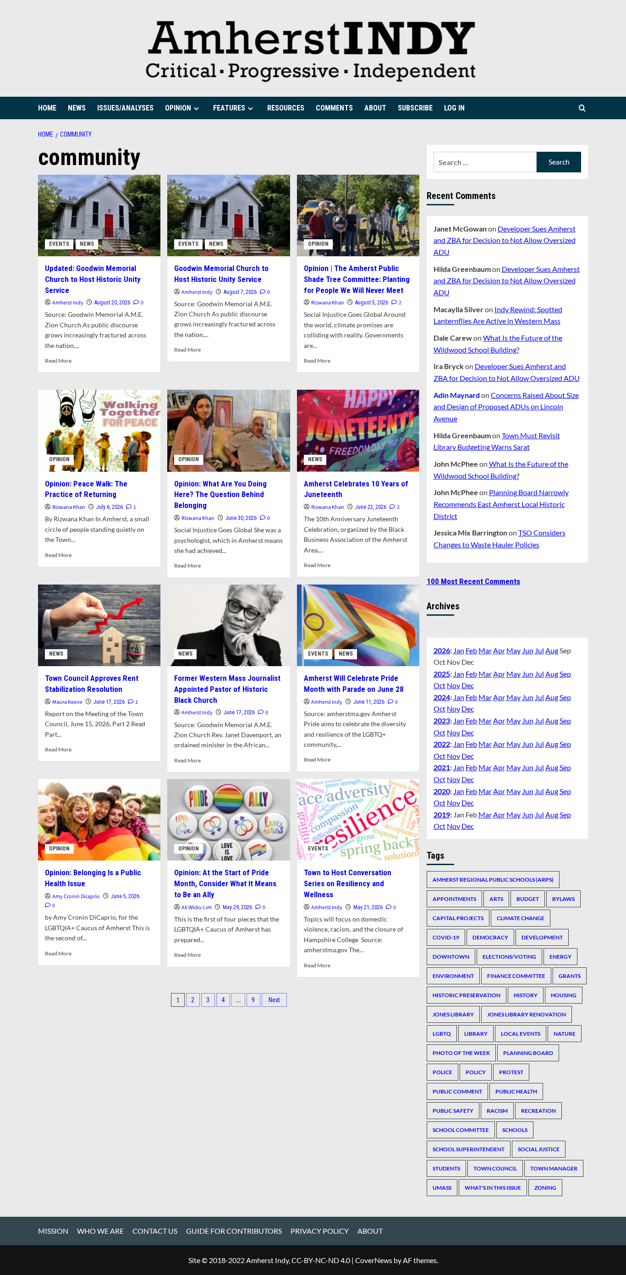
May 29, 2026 (237, 907)
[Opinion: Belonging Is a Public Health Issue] (99, 820)
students (446, 1168)
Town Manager (553, 1168)
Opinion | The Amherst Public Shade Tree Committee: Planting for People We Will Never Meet (357, 279)
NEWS (77, 108)
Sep (565, 673)
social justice (539, 1149)
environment (453, 975)
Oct (439, 685)
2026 (442, 650)
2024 (442, 697)
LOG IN (454, 108)
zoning (545, 1187)
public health (516, 1091)
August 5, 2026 (371, 302)
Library (476, 1033)
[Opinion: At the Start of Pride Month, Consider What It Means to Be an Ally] (228, 820)
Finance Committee (516, 975)
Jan (458, 650)
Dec (467, 685)
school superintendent (469, 1149)
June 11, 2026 (368, 702)
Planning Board (528, 1052)
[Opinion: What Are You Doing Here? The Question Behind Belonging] (228, 430)
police (442, 1072)
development (542, 937)
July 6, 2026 (109, 507)
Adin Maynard (457, 395)
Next (274, 1000)
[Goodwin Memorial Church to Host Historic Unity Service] (228, 215)
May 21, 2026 (368, 907)
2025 (442, 673)
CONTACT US (154, 1230)
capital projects (458, 918)
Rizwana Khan (327, 303)
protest (511, 1072)
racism (497, 1110)
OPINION (178, 108)
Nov (453, 685)
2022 (442, 744)
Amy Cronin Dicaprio (76, 896)
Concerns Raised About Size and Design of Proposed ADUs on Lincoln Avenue (506, 407)
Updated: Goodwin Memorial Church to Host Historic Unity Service (93, 279)
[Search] (582, 108)
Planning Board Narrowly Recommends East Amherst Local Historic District (501, 504)
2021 (442, 767)
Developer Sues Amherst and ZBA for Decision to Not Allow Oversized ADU (505, 240)
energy (560, 956)
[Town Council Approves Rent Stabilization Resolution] (99, 625)
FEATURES (229, 108)
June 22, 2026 (370, 507)
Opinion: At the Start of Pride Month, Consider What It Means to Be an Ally (225, 883)
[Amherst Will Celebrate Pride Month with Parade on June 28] (358, 625)
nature (565, 1033)
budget (527, 898)
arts (496, 898)
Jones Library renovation (526, 1014)
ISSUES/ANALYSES (125, 108)
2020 (442, 791)
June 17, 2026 (109, 702)
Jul (539, 650)
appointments (454, 898)
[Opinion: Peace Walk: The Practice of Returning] (99, 430)
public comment (457, 1091)
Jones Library (453, 1014)
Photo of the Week (461, 1052)
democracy (490, 937)
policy (476, 1072)
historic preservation (466, 995)
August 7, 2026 (240, 292)
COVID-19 (446, 937)
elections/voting (509, 956)
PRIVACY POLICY (320, 1230)
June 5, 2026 (125, 896)
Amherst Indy (67, 303)
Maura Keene (67, 702)
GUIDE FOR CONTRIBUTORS (234, 1230)
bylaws (563, 898)
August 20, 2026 (112, 302)
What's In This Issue (493, 1187)
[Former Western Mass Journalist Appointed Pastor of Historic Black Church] (228, 625)
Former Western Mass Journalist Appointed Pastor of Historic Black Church (227, 689)
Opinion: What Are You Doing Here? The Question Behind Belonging (220, 494)
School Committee (461, 1129)
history (526, 995)
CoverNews (373, 1260)
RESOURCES (285, 108)
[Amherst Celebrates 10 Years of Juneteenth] (358, 430)
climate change (520, 918)
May (513, 650)
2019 (442, 814)
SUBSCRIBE (415, 108)
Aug (551, 650)
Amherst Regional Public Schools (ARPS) (493, 879)
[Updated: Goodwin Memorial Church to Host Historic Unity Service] (99, 215)
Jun (527, 650)
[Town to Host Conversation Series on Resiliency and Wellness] (358, 820)
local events (520, 1033)
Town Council (495, 1168)
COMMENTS (334, 108)
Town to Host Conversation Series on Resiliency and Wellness (347, 883)
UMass (442, 1187)
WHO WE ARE (100, 1230)
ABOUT (375, 108)
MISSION (53, 1230)
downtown (451, 956)
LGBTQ (442, 1033)
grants (570, 975)
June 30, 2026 (241, 518)
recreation (538, 1110)
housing (564, 995)
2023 (442, 720)
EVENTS (59, 244)
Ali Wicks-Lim (196, 907)
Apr (499, 650)
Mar (485, 650)
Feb (471, 650)
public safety (453, 1110)
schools (514, 1129)
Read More (58, 360)
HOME (47, 108)
